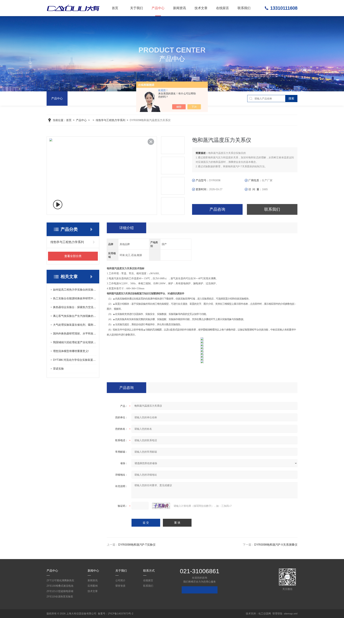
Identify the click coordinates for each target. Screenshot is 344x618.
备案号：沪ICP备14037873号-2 (115, 613)
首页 (115, 8)
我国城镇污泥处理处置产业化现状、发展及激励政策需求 (74, 342)
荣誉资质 (120, 585)
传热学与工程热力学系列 (110, 120)
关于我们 (136, 8)
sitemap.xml (290, 613)
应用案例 (93, 585)
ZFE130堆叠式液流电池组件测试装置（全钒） (60, 586)
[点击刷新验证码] (161, 506)
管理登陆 (277, 613)
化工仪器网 (264, 613)
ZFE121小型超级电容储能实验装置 (60, 592)
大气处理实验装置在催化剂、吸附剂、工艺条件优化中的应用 (74, 324)
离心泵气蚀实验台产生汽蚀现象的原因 (74, 315)
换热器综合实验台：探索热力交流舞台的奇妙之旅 (74, 307)
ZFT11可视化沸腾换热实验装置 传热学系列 (60, 581)
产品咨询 (217, 209)
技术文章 (201, 8)
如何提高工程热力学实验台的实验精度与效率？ (74, 289)
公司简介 (120, 580)
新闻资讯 (179, 8)
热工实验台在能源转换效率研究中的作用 (74, 298)
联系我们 (244, 8)
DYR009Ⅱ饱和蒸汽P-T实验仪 (137, 544)
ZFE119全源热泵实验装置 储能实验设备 (60, 597)
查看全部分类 (73, 256)
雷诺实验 (58, 368)
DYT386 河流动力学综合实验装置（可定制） (74, 359)
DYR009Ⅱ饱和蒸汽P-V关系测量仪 (275, 544)
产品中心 (158, 8)
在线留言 (222, 8)
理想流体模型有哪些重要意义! (71, 351)
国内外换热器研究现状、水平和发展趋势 (74, 333)
